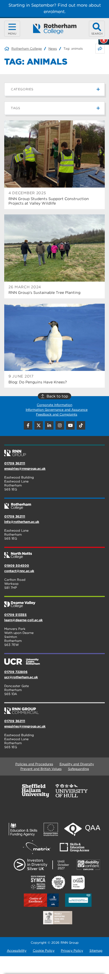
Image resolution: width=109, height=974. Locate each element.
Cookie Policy (43, 950)
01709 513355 (15, 615)
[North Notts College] (54, 553)
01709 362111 (14, 463)
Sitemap (95, 950)
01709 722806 (16, 672)
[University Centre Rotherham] (54, 659)
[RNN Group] (54, 451)
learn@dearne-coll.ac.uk (23, 620)
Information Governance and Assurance (57, 410)
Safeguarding (78, 769)
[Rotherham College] (55, 29)
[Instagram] (60, 425)
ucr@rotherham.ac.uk (21, 677)
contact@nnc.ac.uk (19, 571)
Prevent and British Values (41, 769)
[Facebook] (28, 425)
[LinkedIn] (49, 425)
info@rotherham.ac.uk (21, 522)
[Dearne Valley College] (54, 602)
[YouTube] (70, 425)
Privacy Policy (72, 950)
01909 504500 (16, 566)
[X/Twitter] (38, 425)
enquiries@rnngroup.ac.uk (25, 469)
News (52, 48)
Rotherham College (26, 48)
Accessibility (16, 950)
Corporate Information (54, 405)
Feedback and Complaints (56, 414)
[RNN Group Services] (54, 708)
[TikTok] (81, 425)
